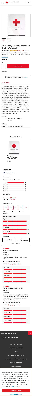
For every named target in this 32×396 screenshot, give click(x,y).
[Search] (25, 3)
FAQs (16, 351)
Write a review (25, 50)
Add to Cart (18, 66)
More (25, 77)
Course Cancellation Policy (16, 355)
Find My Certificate (16, 362)
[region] (16, 382)
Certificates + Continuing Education (16, 359)
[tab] (4, 41)
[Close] (30, 369)
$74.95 (9, 161)
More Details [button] (5, 57)
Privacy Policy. (15, 386)
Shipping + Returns (16, 344)
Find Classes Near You (15, 348)
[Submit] (30, 333)
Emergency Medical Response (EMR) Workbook (12, 157)
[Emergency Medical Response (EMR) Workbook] (16, 25)
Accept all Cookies (16, 390)
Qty (3, 62)
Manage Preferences (16, 394)
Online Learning (16, 366)
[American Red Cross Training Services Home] (12, 2)
